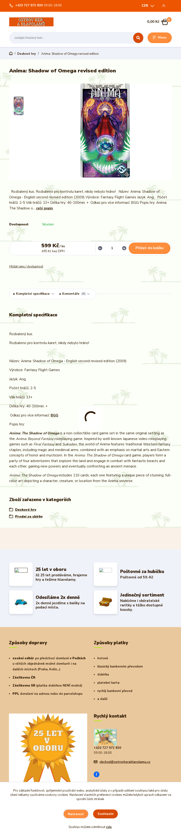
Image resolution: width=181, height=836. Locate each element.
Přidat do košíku (150, 248)
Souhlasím (106, 814)
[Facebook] (98, 775)
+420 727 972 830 (29, 6)
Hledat (138, 38)
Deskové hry (26, 54)
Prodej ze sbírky (29, 516)
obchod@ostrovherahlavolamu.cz (124, 762)
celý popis (44, 208)
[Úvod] (31, 21)
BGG (54, 415)
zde (109, 827)
